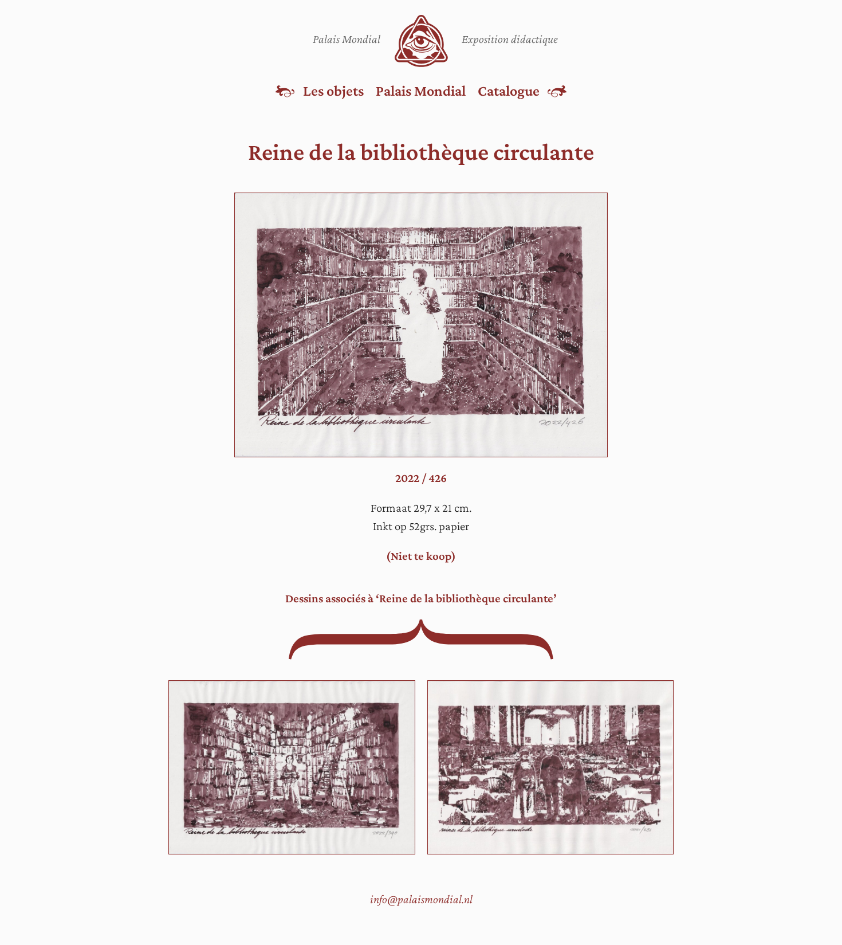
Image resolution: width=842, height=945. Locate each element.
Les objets (333, 90)
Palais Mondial (421, 90)
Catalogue (509, 90)
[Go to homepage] (421, 41)
